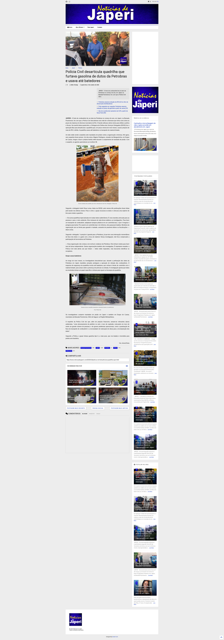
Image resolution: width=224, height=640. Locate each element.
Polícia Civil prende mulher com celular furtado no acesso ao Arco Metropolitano (113, 380)
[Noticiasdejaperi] (72, 1)
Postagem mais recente (76, 408)
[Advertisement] (80, 100)
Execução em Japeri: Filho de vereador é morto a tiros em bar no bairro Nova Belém (113, 397)
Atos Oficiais (79, 27)
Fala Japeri (91, 27)
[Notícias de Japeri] (112, 23)
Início (70, 27)
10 (137, 437)
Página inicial (97, 408)
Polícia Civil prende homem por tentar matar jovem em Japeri (81, 381)
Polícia (80, 68)
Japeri (73, 68)
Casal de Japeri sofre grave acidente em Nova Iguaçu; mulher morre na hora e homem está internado (145, 415)
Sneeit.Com (115, 636)
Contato (99, 27)
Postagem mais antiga (119, 408)
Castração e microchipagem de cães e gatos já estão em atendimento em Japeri (145, 125)
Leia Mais (152, 289)
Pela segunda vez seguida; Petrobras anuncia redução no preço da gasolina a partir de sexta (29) (112, 107)
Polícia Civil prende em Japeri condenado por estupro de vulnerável (81, 398)
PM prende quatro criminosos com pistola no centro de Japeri (145, 248)
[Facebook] (66, 1)
